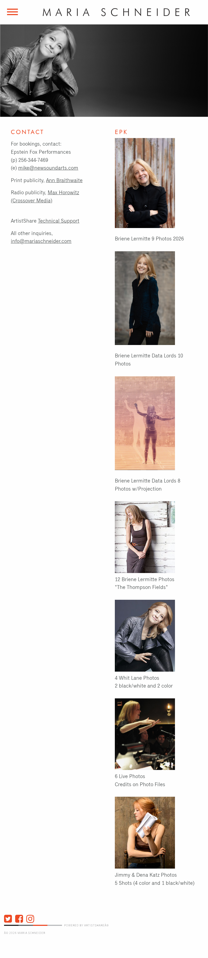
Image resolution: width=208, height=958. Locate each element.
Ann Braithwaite (64, 180)
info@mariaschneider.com (41, 241)
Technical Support (58, 221)
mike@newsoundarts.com (48, 168)
